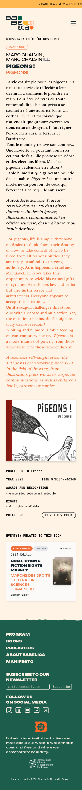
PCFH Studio (38, 779)
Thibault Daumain (60, 779)
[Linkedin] (18, 710)
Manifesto (20, 662)
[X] (46, 710)
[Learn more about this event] (41, 571)
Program (18, 634)
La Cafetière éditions (33, 39)
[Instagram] (9, 710)
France (54, 39)
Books (10, 39)
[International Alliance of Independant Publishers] (41, 763)
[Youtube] (27, 710)
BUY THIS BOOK (58, 515)
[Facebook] (37, 710)
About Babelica (25, 655)
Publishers (20, 648)
